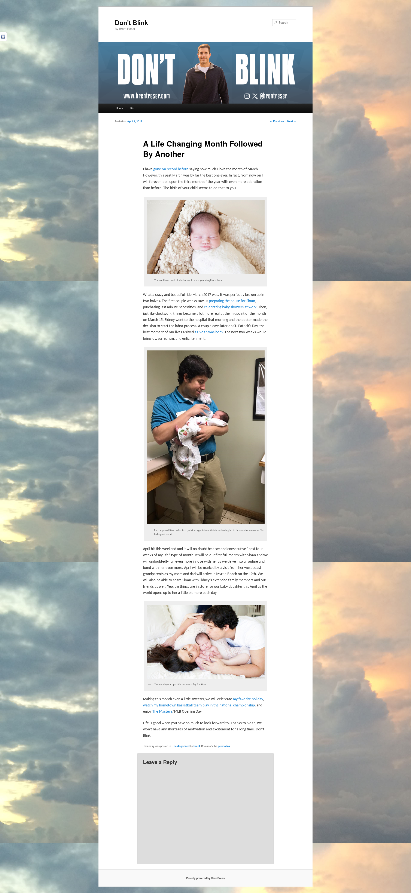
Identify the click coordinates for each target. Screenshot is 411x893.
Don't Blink (131, 22)
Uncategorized (180, 746)
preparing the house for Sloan (232, 301)
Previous (277, 121)
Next (291, 121)
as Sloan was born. (210, 332)
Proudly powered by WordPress (205, 878)
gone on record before (170, 169)
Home (119, 108)
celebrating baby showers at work (230, 307)
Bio (132, 108)
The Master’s (162, 712)
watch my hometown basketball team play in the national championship (199, 705)
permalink (224, 746)
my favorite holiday (248, 699)
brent (197, 746)
